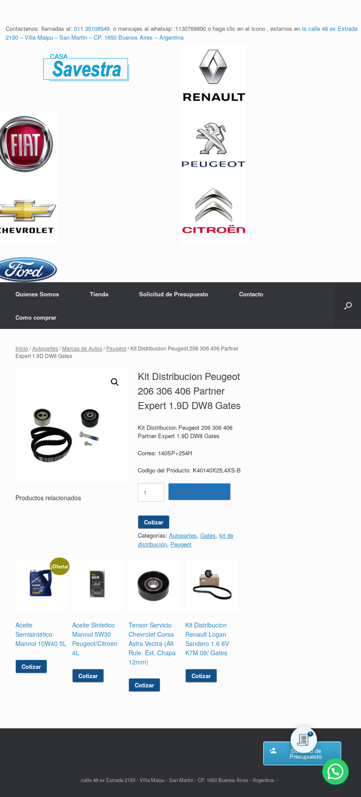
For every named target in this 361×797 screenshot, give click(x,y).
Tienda (99, 294)
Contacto (251, 294)
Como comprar (35, 317)
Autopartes (45, 348)
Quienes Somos (37, 294)
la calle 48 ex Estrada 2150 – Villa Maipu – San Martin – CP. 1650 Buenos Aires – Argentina (181, 32)
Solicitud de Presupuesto (173, 294)
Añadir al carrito (199, 491)
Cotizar (153, 522)
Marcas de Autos (82, 348)
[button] (348, 305)
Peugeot (116, 348)
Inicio (21, 348)
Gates (208, 535)
